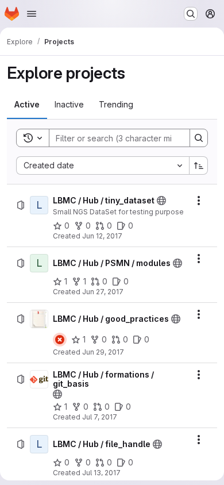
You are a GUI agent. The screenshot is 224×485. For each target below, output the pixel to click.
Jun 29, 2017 (103, 352)
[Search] (199, 138)
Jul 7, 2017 (99, 417)
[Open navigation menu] (31, 14)
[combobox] (102, 165)
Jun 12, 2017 (102, 236)
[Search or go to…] (191, 14)
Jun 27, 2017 (102, 291)
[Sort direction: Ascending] (199, 165)
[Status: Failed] (60, 340)
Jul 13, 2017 (101, 472)
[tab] (27, 104)
